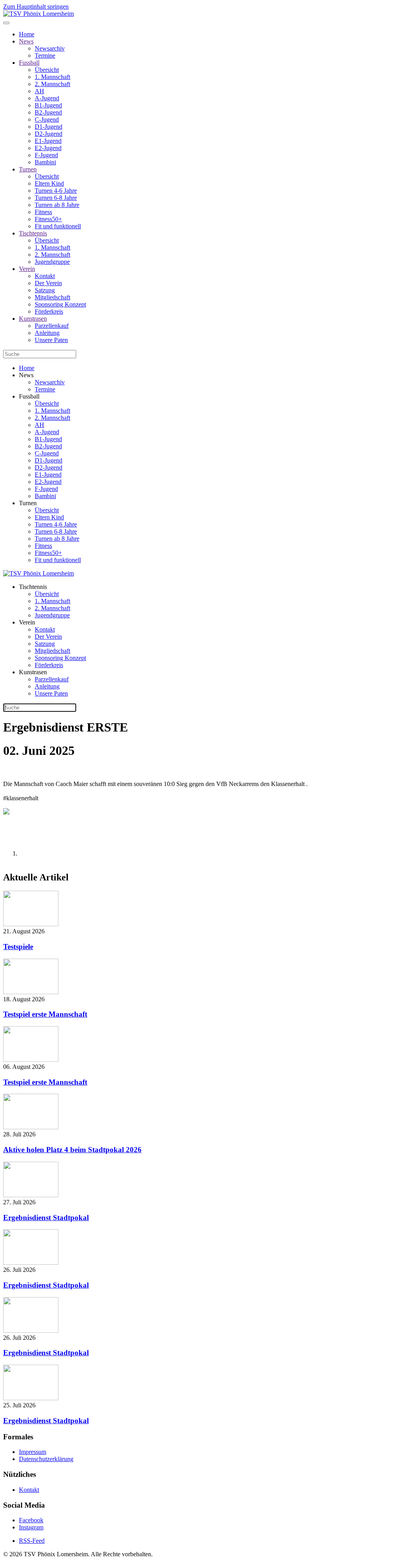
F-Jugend (46, 155)
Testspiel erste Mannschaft (45, 1014)
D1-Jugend (48, 126)
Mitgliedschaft (52, 297)
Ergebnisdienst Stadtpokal (46, 1217)
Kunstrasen (33, 318)
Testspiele (18, 946)
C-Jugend (47, 119)
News (26, 41)
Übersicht (47, 69)
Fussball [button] (29, 396)
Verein (27, 268)
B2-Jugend (48, 112)
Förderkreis (49, 311)
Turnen (28, 169)
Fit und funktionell (58, 226)
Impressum (32, 1451)
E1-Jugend (48, 140)
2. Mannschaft (52, 84)
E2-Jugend (48, 148)
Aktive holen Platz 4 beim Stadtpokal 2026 (72, 1149)
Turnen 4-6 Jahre (56, 190)
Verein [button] (27, 622)
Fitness (43, 212)
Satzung (45, 290)
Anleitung (47, 332)
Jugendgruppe (52, 261)
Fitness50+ (48, 219)
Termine (45, 55)
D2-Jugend (48, 133)
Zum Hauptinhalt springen (36, 6)
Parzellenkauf (52, 325)
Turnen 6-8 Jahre (56, 197)
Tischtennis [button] (33, 586)
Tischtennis (33, 233)
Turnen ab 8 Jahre (57, 204)
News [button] (26, 375)
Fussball (29, 62)
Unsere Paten (51, 340)
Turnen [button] (28, 503)
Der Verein (48, 283)
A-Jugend (47, 98)
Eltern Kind (49, 183)
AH (39, 91)
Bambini (45, 162)
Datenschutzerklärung (46, 1459)
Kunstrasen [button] (33, 672)
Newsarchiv (50, 48)
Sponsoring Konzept (60, 304)
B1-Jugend (48, 105)
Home (26, 34)
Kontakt (45, 276)
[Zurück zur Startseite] (38, 13)
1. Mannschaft (52, 76)
